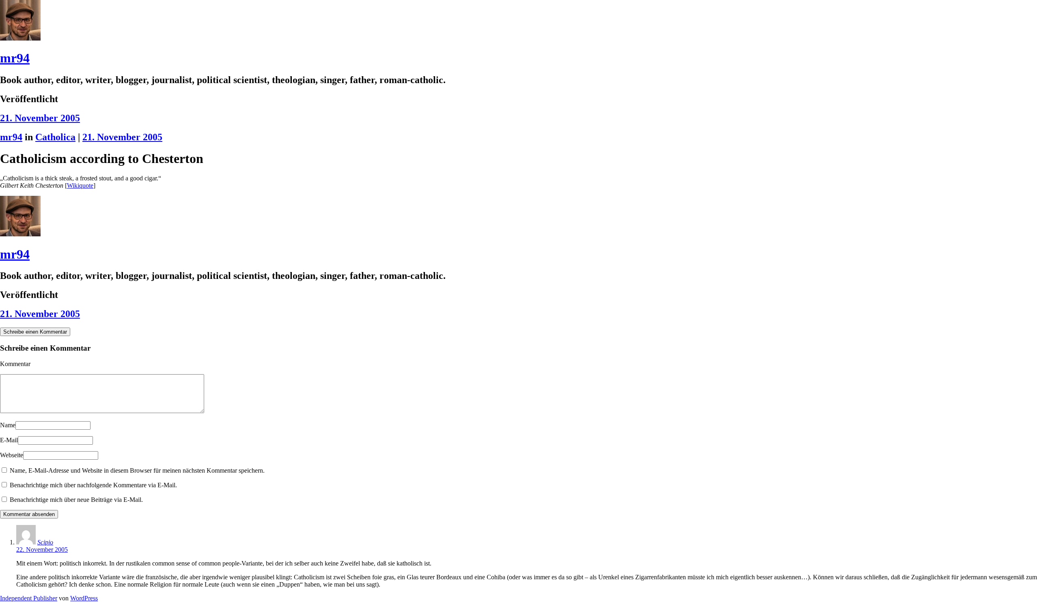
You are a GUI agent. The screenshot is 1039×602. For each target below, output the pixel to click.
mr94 (15, 58)
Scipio (45, 542)
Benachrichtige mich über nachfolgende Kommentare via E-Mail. (93, 485)
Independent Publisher (28, 598)
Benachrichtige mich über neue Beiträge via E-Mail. (76, 499)
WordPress (84, 598)
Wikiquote (80, 185)
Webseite (11, 455)
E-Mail (9, 440)
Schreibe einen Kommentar (35, 332)
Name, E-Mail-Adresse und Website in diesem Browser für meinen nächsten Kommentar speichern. (137, 470)
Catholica (55, 137)
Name (7, 425)
